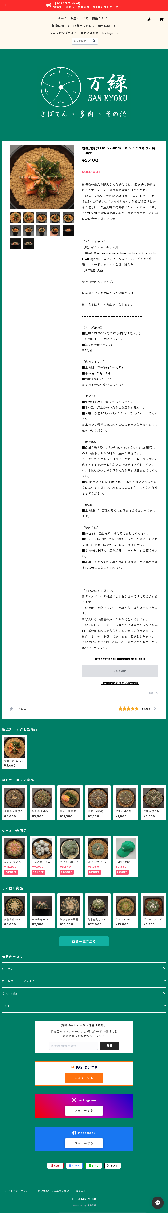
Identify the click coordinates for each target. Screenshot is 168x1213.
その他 (6, 1006)
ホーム (62, 18)
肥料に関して (107, 26)
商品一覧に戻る (84, 941)
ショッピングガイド (63, 33)
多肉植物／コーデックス (18, 981)
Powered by (79, 1205)
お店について (79, 18)
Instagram (110, 33)
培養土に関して (84, 26)
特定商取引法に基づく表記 (53, 1190)
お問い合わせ (89, 33)
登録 (109, 1045)
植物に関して (61, 26)
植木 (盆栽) (9, 994)
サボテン (8, 969)
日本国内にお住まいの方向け (120, 683)
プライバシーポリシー (18, 1190)
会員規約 (81, 1190)
